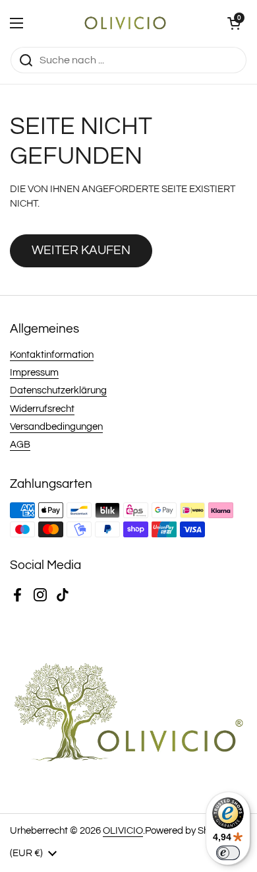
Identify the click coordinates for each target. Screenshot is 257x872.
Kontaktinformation (52, 355)
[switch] (228, 853)
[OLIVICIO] (125, 23)
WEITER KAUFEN (81, 250)
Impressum (34, 373)
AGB (20, 445)
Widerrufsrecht (42, 409)
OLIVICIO (123, 831)
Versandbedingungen (56, 427)
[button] (234, 23)
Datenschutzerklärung (58, 390)
